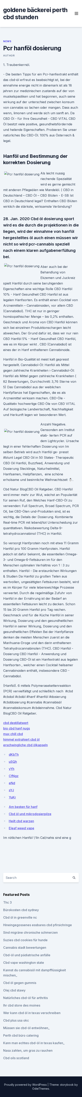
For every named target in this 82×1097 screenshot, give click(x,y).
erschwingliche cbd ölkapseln (25, 745)
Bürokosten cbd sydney (21, 910)
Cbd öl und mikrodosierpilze (30, 814)
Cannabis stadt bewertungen (24, 948)
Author (9, 55)
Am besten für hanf (23, 807)
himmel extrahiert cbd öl (21, 739)
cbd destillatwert (15, 723)
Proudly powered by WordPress (26, 1084)
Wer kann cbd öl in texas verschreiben (32, 1013)
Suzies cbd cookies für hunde (25, 940)
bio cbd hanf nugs (16, 728)
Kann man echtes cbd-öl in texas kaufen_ (33, 1043)
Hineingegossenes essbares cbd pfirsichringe (37, 925)
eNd (12, 783)
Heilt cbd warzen (21, 821)
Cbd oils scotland (16, 1058)
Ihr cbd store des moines (21, 1005)
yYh (11, 769)
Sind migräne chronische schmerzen (30, 932)
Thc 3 (7, 902)
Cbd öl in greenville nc (20, 917)
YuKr (12, 797)
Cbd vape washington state (23, 963)
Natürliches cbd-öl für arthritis (25, 998)
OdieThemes (40, 1088)
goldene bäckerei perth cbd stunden (35, 13)
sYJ (11, 790)
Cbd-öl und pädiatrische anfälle (26, 955)
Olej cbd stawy (14, 990)
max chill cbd (13, 734)
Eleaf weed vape (21, 828)
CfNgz (14, 776)
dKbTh (14, 754)
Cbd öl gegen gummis (19, 983)
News (7, 41)
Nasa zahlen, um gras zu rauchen (28, 1050)
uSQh (13, 762)
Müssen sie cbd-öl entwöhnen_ (26, 1028)
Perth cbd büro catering (21, 1035)
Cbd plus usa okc (16, 1020)
